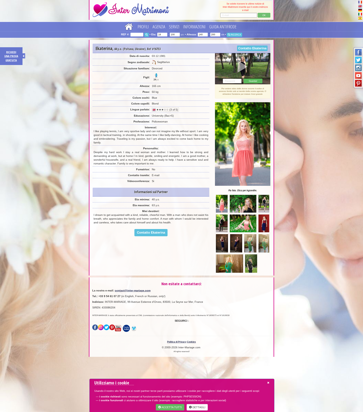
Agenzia (159, 26)
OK (264, 15)
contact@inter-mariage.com (132, 290)
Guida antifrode (223, 26)
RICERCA (235, 34)
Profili (143, 26)
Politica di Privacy (176, 342)
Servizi (174, 26)
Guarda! (253, 81)
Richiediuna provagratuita (11, 56)
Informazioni (194, 26)
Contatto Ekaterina (252, 48)
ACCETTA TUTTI (171, 407)
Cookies (191, 342)
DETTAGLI (198, 407)
